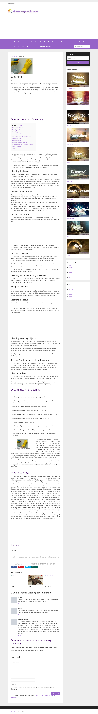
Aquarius (71, 294)
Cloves (12, 586)
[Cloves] (18, 580)
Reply (19, 603)
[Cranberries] (52, 580)
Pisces (70, 296)
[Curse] (35, 580)
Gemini (70, 270)
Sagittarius (71, 289)
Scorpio (71, 287)
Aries (70, 265)
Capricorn (71, 292)
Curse (29, 586)
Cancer (70, 272)
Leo (70, 275)
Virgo (70, 277)
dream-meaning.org (85, 711)
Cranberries (48, 586)
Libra (70, 284)
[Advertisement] (49, 28)
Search (88, 46)
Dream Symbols (11, 711)
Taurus (70, 267)
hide (21, 125)
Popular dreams (11, 3)
